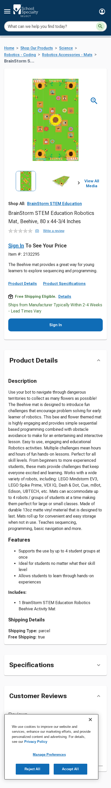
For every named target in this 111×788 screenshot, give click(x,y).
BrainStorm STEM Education (54, 203)
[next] (79, 183)
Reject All (32, 769)
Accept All (70, 769)
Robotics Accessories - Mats (67, 55)
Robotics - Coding (20, 55)
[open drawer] (7, 11)
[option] (25, 193)
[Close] (90, 719)
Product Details (22, 283)
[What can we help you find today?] (100, 26)
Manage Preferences (49, 754)
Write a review (53, 231)
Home (9, 48)
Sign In (16, 246)
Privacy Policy (35, 742)
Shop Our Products (36, 48)
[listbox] (43, 193)
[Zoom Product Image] (94, 100)
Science (66, 48)
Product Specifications (64, 283)
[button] (102, 11)
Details (64, 296)
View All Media (91, 184)
